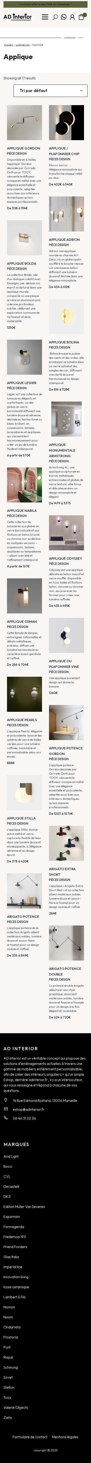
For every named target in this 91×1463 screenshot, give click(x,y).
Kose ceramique (16, 1287)
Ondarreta (12, 1327)
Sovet (8, 1377)
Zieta (8, 1417)
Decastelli (11, 1186)
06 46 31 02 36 (24, 1118)
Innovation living (16, 1276)
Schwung (11, 1367)
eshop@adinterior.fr (28, 1109)
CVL (7, 1176)
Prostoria (11, 1337)
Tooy (7, 1397)
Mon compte (72, 17)
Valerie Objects (16, 1407)
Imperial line (13, 1266)
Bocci (8, 1166)
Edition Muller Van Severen (24, 1206)
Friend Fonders (15, 1246)
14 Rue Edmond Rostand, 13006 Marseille (45, 1100)
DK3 (7, 1196)
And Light (11, 1156)
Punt (7, 1347)
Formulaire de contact (30, 1437)
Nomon (9, 1307)
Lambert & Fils (15, 1297)
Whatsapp (63, 17)
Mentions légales (65, 1437)
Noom (8, 1317)
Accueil (8, 44)
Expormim (12, 1216)
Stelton (9, 1387)
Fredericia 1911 (15, 1236)
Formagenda (14, 1226)
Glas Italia (11, 1256)
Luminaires (23, 44)
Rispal (8, 1357)
